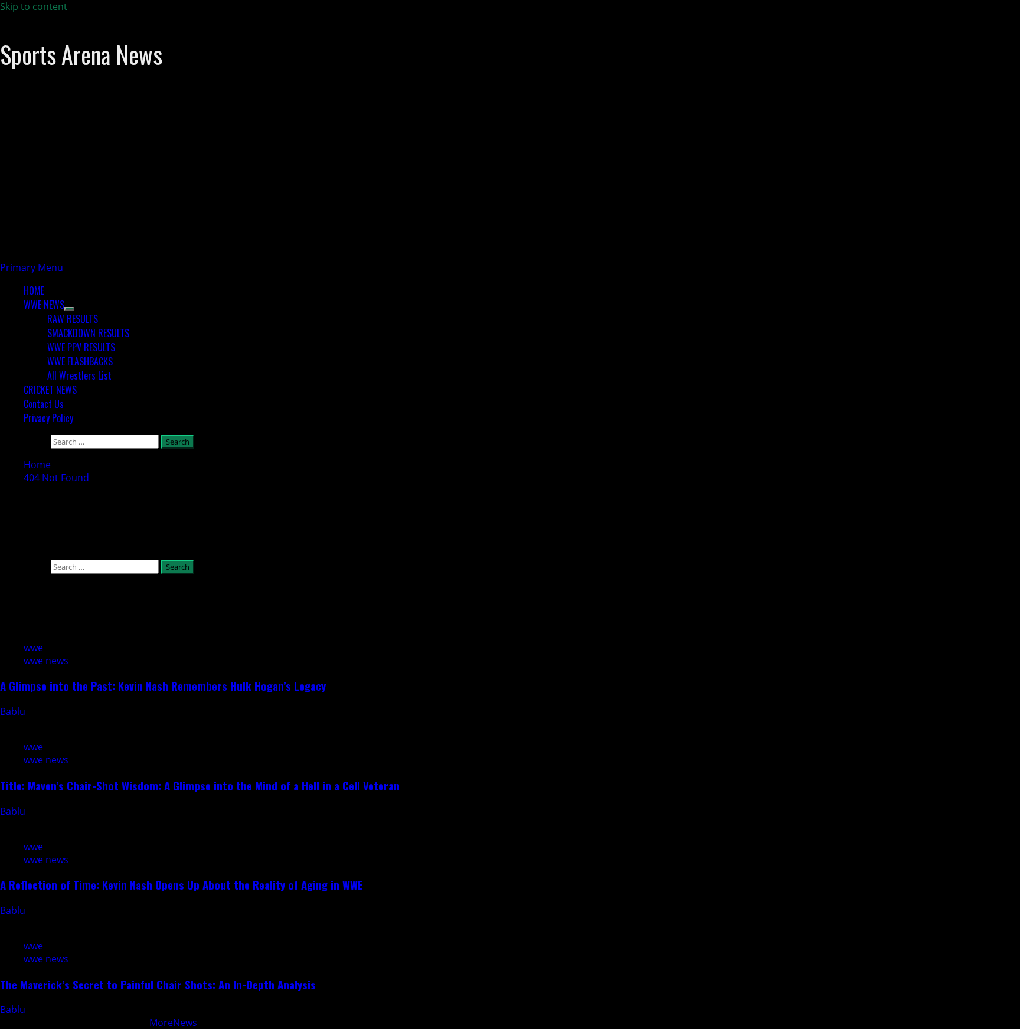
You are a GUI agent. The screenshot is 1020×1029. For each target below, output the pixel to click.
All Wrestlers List (79, 375)
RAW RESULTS (72, 319)
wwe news (46, 660)
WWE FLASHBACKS (80, 361)
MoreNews (173, 1022)
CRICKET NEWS (50, 390)
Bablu (14, 711)
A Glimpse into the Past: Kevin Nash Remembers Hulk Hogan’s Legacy (163, 686)
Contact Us (44, 404)
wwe (33, 647)
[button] (31, 267)
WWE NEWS (44, 305)
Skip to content (33, 6)
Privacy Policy (48, 418)
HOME (34, 290)
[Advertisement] (354, 178)
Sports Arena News (81, 54)
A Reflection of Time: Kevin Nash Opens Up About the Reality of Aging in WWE (181, 885)
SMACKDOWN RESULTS (88, 333)
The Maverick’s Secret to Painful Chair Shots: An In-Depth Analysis (158, 984)
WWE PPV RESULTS (81, 347)
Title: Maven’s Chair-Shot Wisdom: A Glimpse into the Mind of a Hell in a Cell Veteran (200, 785)
